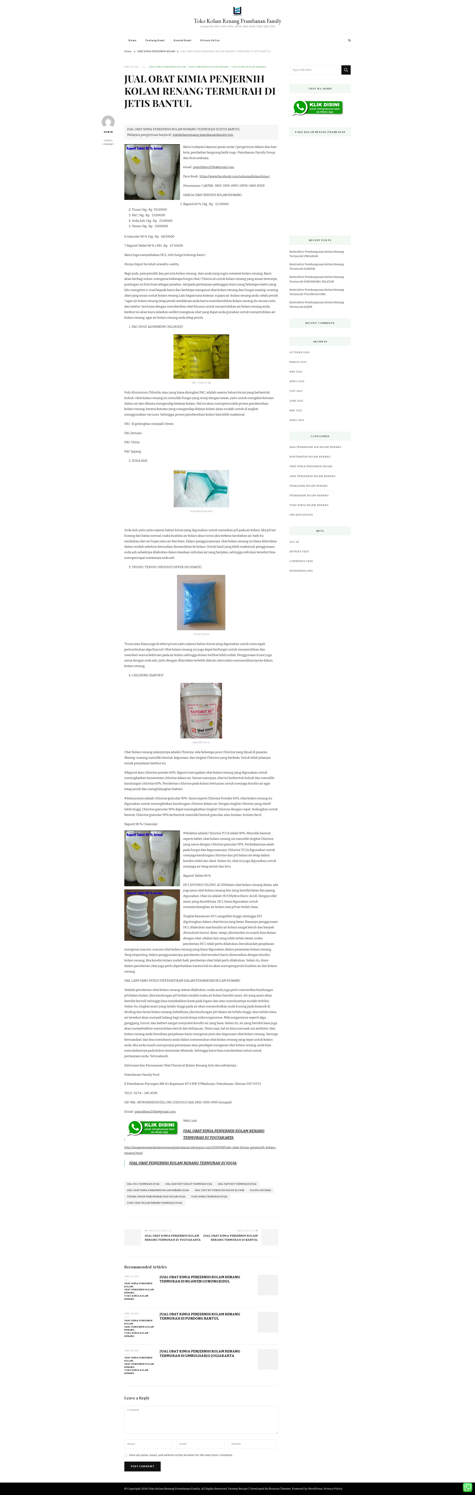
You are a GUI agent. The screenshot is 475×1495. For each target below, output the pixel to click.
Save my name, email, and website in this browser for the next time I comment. (181, 1455)
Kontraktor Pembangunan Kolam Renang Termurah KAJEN (316, 304)
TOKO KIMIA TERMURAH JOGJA (209, 1196)
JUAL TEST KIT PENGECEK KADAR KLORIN (219, 1190)
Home (132, 40)
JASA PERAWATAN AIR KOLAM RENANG (315, 447)
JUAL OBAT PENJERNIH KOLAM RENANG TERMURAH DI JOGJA (183, 1163)
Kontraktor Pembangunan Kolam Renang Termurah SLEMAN (316, 266)
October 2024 (299, 352)
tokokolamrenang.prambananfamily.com (203, 135)
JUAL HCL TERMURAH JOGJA (143, 1184)
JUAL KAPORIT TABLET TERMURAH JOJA (189, 1184)
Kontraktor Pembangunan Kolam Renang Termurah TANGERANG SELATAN (316, 279)
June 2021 (296, 400)
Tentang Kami (155, 40)
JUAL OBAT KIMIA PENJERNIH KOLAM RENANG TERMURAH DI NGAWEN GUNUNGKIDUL (200, 1279)
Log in (294, 541)
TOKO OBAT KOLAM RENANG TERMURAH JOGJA (154, 1203)
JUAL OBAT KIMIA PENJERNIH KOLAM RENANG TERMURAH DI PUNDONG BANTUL (200, 1316)
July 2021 (296, 391)
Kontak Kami (182, 40)
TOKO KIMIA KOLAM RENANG (248, 67)
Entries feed (299, 551)
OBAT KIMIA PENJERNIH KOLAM (167, 67)
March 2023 (298, 362)
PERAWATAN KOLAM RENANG (309, 495)
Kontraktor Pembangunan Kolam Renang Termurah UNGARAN (316, 254)
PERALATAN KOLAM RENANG (308, 485)
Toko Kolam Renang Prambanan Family (237, 20)
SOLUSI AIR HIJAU (260, 1190)
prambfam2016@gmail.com (213, 167)
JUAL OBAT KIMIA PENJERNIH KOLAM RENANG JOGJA (158, 1190)
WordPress (315, 1488)
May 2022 (295, 371)
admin (108, 132)
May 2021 (295, 410)
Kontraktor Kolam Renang (310, 456)
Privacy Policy (210, 40)
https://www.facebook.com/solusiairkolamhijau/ (235, 176)
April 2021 (296, 420)
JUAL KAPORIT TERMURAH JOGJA (237, 1184)
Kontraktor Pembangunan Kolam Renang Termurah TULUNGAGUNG (316, 292)
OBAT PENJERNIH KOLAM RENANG (209, 67)
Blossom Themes (279, 1488)
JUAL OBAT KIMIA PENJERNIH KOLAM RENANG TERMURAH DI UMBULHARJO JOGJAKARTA (200, 1353)
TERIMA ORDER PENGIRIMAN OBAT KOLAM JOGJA (156, 1196)
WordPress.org (301, 570)
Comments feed (301, 561)
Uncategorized (301, 514)
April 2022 (296, 381)
